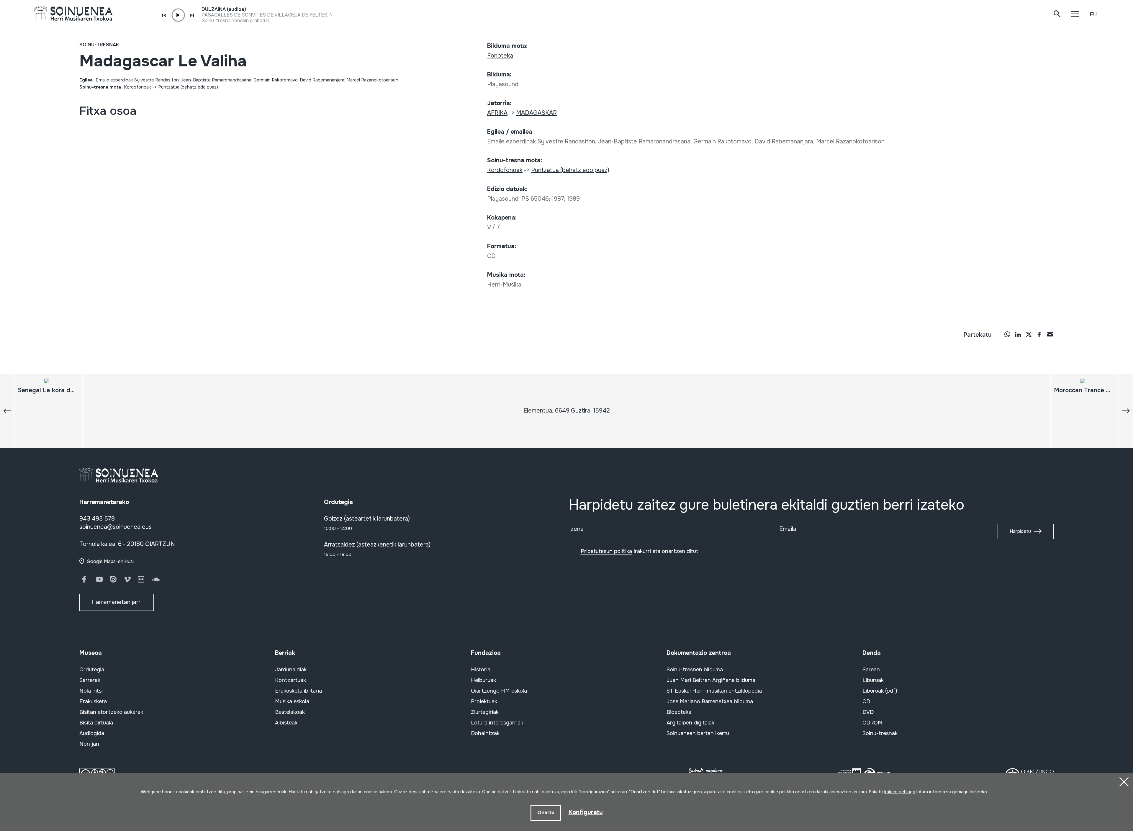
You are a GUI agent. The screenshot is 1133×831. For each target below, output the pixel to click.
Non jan (89, 744)
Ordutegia (91, 669)
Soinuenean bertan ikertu (698, 733)
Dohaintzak (485, 733)
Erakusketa (93, 701)
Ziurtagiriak (485, 712)
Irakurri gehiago (899, 792)
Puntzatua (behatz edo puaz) (188, 87)
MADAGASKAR (536, 113)
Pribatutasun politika (606, 551)
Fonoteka (500, 55)
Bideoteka (679, 712)
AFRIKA (497, 113)
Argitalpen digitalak (690, 722)
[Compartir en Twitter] (1028, 334)
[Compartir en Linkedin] (1018, 334)
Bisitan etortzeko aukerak (111, 712)
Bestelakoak (290, 712)
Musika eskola (292, 701)
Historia (480, 669)
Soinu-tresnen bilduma (695, 669)
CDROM (872, 722)
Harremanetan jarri (116, 602)
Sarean (871, 669)
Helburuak (483, 680)
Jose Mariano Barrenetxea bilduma (710, 701)
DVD (868, 712)
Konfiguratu (586, 812)
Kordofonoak (137, 87)
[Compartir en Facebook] (1039, 334)
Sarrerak (89, 680)
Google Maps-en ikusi (110, 561)
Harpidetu (1020, 531)
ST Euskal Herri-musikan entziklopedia (714, 691)
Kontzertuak (290, 680)
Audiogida (91, 733)
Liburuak (873, 680)
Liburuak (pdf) (879, 691)
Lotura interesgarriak (497, 722)
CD (866, 701)
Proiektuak (484, 701)
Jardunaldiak (291, 669)
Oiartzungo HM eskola (499, 691)
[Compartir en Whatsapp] (1007, 334)
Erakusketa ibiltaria (298, 691)
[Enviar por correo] (1050, 334)
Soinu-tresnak (99, 45)
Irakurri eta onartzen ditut (639, 551)
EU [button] (1093, 14)
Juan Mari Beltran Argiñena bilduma (711, 680)
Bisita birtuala (96, 722)
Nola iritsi (91, 691)
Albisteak (286, 722)
